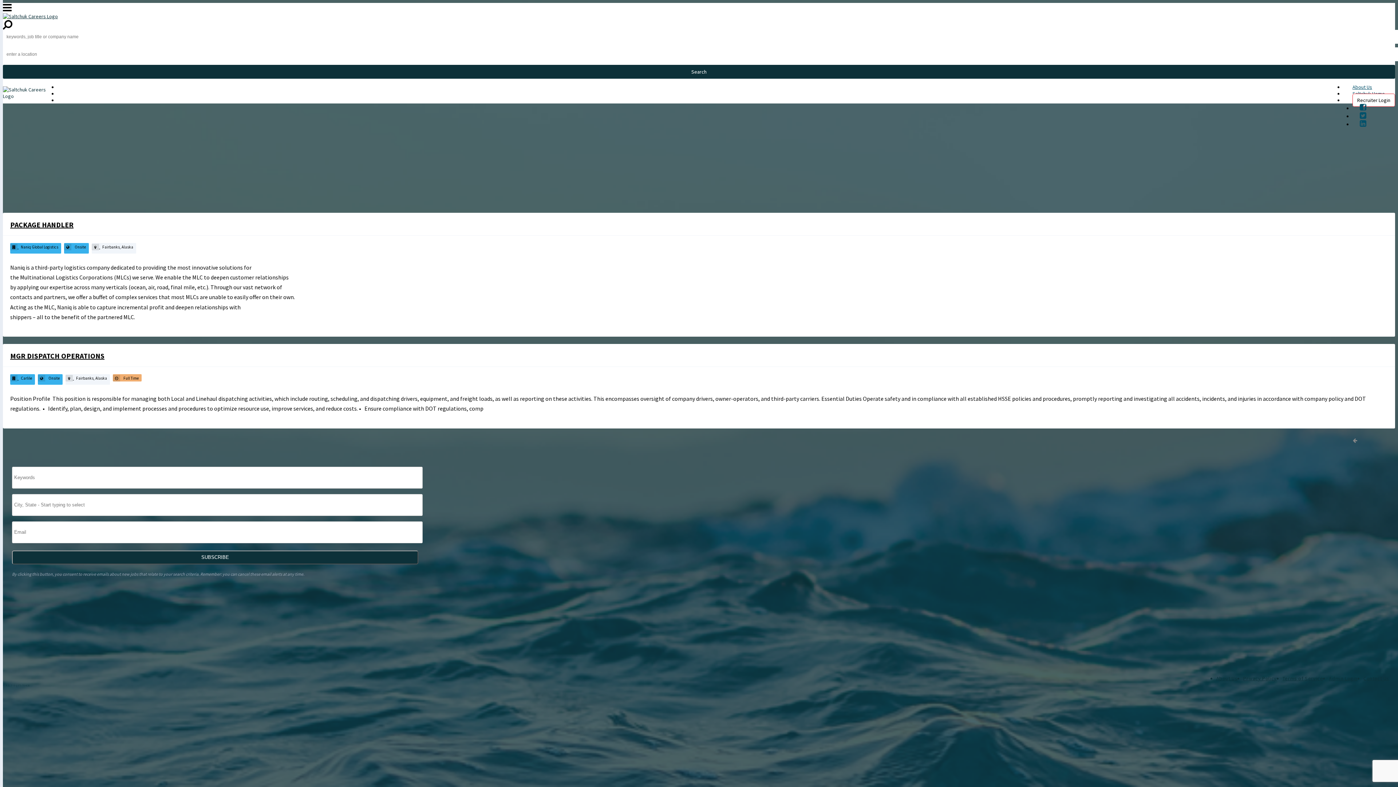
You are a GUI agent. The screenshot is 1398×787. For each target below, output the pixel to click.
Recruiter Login (1373, 100)
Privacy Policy (1259, 678)
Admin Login (1343, 678)
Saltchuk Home (74, 93)
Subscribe (215, 557)
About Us (1362, 87)
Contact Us (1376, 678)
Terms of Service (1303, 678)
